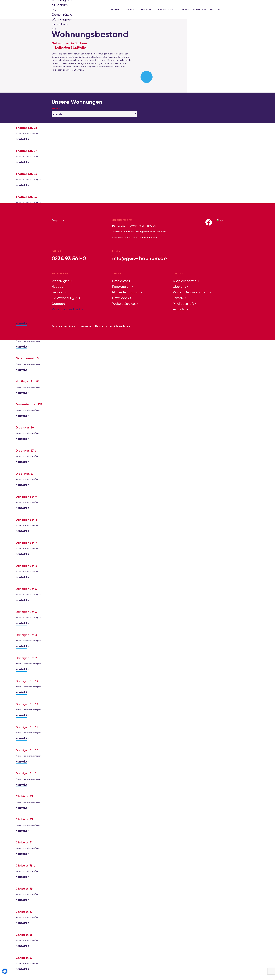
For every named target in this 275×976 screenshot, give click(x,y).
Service (130, 9)
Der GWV (146, 9)
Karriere (178, 298)
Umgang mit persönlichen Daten (112, 326)
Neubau (57, 286)
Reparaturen (121, 286)
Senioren (58, 292)
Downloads (120, 298)
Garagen (58, 303)
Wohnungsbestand (66, 309)
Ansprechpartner (185, 281)
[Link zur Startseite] (58, 9)
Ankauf (184, 9)
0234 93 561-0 (69, 258)
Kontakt (198, 9)
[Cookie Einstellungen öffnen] (4, 971)
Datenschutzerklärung (64, 326)
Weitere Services (124, 303)
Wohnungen (61, 281)
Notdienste (120, 281)
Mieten (115, 9)
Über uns (179, 286)
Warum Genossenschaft (191, 292)
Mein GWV (215, 9)
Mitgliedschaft (183, 303)
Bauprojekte (166, 9)
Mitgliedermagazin (126, 292)
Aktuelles (179, 309)
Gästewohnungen (65, 298)
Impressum (85, 326)
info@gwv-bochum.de (139, 258)
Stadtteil (57, 108)
